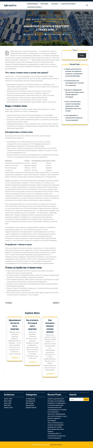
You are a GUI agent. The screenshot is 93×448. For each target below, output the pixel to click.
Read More (14, 357)
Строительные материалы (68, 3)
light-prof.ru (10, 5)
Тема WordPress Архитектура (46, 445)
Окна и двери (44, 3)
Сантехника (54, 3)
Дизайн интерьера (32, 3)
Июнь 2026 (7, 403)
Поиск (74, 50)
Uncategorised (30, 399)
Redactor (40, 34)
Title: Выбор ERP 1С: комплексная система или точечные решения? (73, 118)
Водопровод (30, 405)
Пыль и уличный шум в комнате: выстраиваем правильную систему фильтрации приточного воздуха (73, 106)
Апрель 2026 (8, 407)
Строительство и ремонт (34, 7)
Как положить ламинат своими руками (50, 326)
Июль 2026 (7, 401)
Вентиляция (30, 403)
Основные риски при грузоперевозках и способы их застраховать (74, 83)
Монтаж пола (38, 19)
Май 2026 (7, 405)
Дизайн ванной (31, 407)
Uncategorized (30, 401)
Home (28, 19)
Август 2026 (8, 399)
